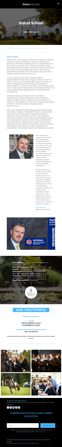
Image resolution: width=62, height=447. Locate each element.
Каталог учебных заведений (13, 48)
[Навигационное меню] (58, 3)
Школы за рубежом (33, 48)
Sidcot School (44, 48)
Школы (24, 48)
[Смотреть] (31, 234)
